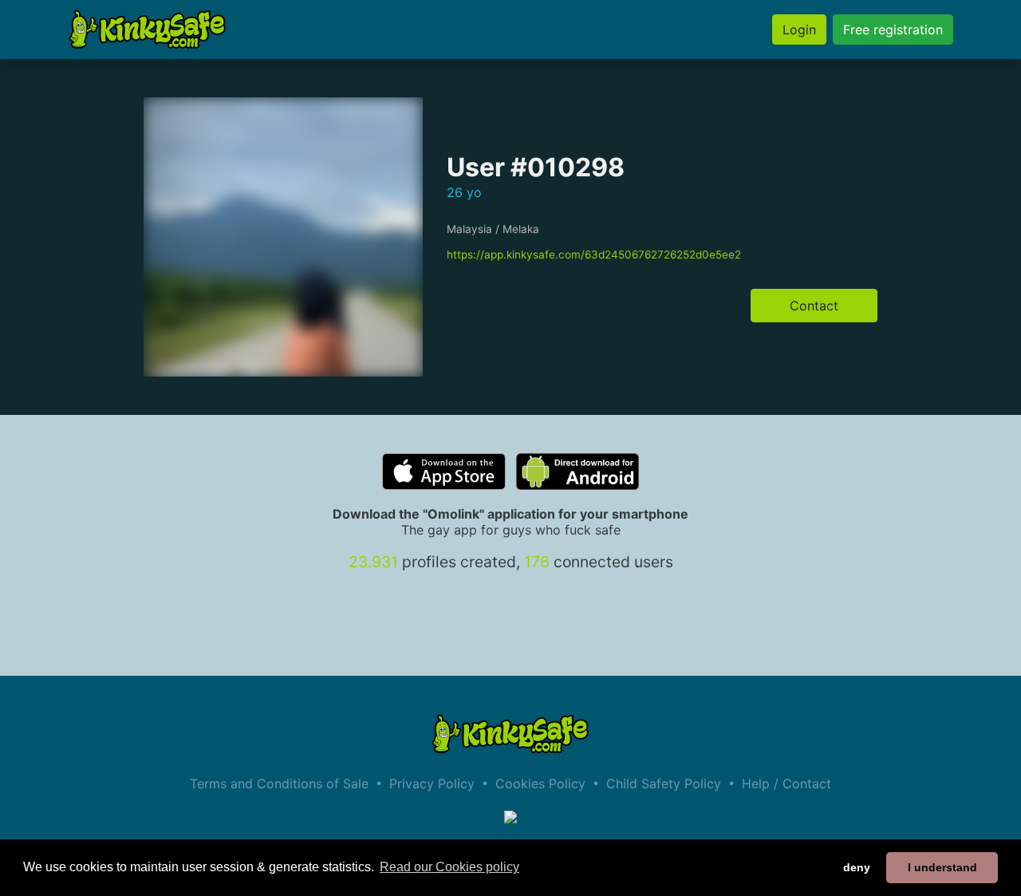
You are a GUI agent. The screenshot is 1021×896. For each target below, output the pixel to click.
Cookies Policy (540, 783)
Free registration (893, 29)
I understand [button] (942, 867)
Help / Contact (786, 783)
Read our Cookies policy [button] (449, 867)
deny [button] (856, 867)
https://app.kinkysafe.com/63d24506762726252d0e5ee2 (594, 254)
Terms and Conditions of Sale (279, 783)
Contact (814, 306)
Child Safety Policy (663, 783)
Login (799, 29)
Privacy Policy (432, 783)
